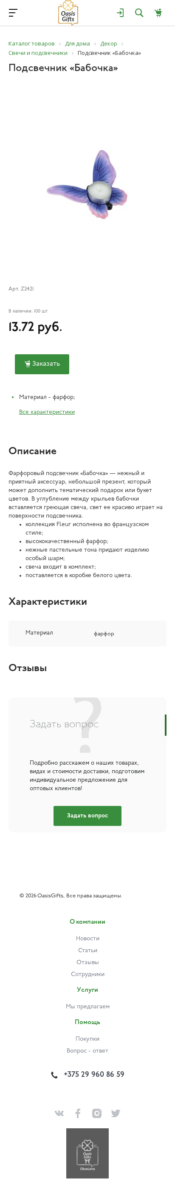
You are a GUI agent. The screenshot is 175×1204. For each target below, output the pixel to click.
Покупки (87, 1039)
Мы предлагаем (88, 1007)
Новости (87, 939)
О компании (87, 922)
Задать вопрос (87, 816)
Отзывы (87, 962)
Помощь (87, 1022)
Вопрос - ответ (87, 1051)
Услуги (87, 990)
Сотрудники (87, 974)
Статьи (87, 951)
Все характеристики (47, 412)
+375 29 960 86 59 (94, 1075)
